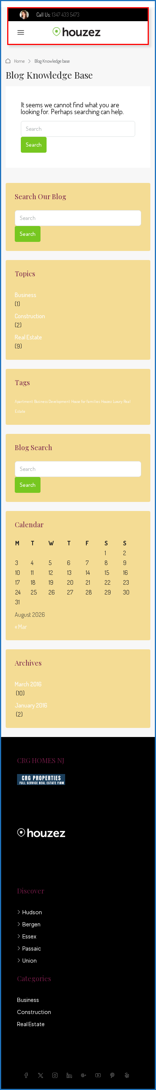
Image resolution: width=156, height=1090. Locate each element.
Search (34, 144)
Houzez (106, 401)
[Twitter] (42, 1075)
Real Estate (28, 337)
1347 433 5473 (66, 14)
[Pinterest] (114, 1075)
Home (19, 61)
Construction (30, 316)
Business (25, 295)
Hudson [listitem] (32, 912)
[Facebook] (27, 1075)
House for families (85, 401)
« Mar (21, 626)
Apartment (24, 401)
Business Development (52, 401)
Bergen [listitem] (31, 924)
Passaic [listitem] (31, 948)
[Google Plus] (85, 1075)
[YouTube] (99, 1075)
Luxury (117, 401)
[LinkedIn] (71, 1075)
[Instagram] (56, 1075)
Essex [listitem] (29, 936)
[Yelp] (128, 1075)
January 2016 (31, 705)
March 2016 (28, 684)
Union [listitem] (29, 960)
